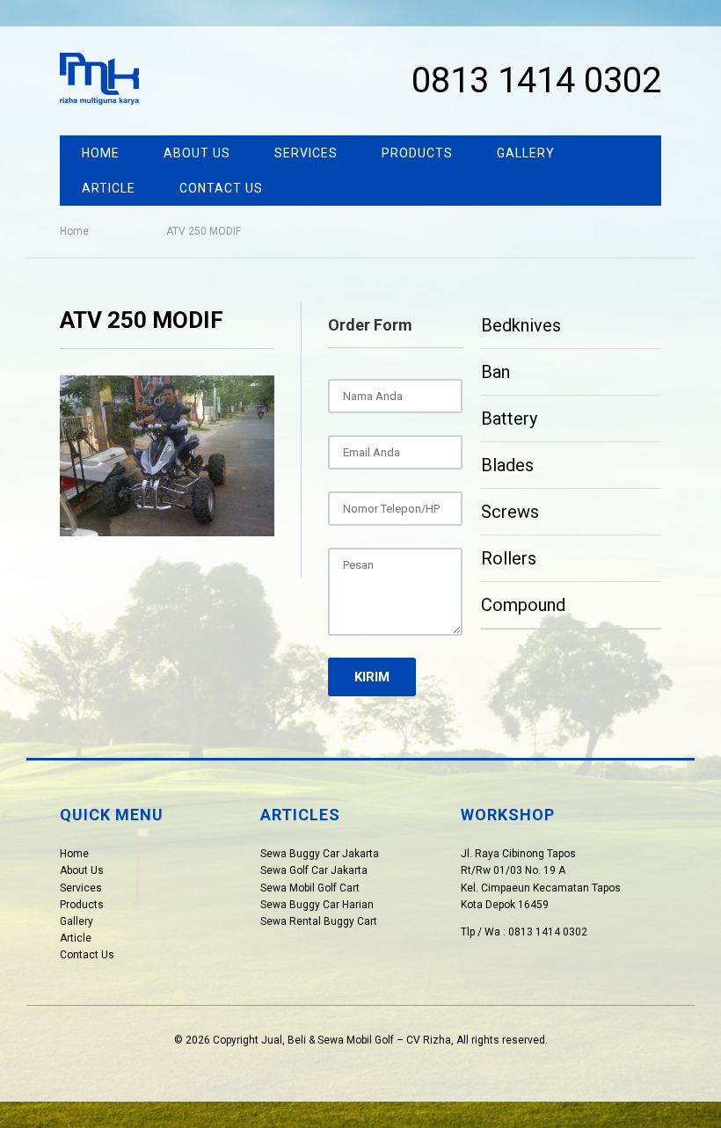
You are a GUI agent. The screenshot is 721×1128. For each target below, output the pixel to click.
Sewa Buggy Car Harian (317, 905)
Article (108, 188)
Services (306, 153)
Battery (509, 418)
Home (101, 153)
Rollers (508, 558)
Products (417, 153)
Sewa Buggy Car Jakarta (319, 854)
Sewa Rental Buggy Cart (318, 921)
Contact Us (221, 188)
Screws (510, 511)
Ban (495, 371)
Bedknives (521, 325)
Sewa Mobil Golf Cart (310, 888)
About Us (197, 153)
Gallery (526, 153)
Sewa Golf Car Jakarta (314, 870)
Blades (507, 465)
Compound (523, 604)
